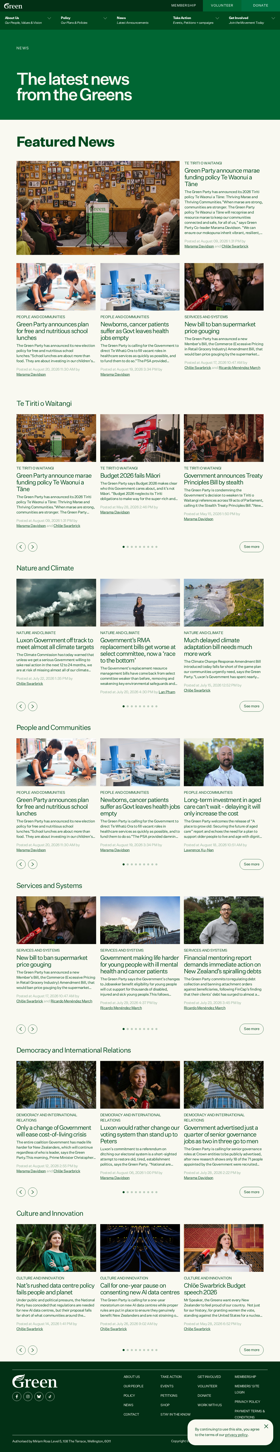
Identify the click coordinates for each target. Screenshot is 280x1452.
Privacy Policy (247, 1402)
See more (251, 547)
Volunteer (222, 5)
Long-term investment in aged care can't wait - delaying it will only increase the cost (222, 807)
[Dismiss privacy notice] (266, 1426)
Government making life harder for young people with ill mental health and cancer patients (139, 965)
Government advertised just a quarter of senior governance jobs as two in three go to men (221, 1135)
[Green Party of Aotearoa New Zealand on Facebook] (16, 1396)
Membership (183, 5)
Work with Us (210, 1405)
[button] (28, 20)
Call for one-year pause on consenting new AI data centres (139, 1289)
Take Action (170, 1377)
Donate (261, 5)
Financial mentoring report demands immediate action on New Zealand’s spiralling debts (222, 965)
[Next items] (32, 547)
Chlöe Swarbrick (235, 246)
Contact (131, 1414)
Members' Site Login (247, 1389)
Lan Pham (167, 692)
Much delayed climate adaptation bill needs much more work (218, 647)
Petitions (168, 1396)
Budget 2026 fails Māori (130, 476)
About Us (132, 1377)
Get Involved (209, 1377)
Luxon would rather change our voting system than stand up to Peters (139, 1135)
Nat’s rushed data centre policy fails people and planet (55, 1289)
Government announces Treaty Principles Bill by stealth (223, 479)
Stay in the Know (175, 1414)
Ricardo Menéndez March (239, 368)
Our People (133, 1386)
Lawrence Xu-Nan (199, 850)
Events (166, 1386)
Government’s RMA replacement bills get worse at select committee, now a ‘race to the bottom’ (137, 651)
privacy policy (236, 1435)
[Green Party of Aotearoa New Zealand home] (34, 1381)
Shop (165, 1405)
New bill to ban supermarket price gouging (219, 328)
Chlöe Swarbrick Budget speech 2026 (214, 1289)
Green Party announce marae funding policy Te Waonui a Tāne (222, 178)
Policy (129, 1396)
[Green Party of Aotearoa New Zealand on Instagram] (27, 1396)
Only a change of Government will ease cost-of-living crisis (53, 1131)
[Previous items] (21, 547)
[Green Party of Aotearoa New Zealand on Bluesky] (38, 1396)
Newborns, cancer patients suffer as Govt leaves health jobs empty (134, 331)
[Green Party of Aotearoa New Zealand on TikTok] (50, 1396)
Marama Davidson (199, 246)
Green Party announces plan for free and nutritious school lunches (52, 331)
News (128, 1405)
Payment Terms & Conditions (250, 1414)
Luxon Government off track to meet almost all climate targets (55, 644)
